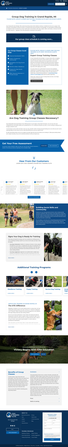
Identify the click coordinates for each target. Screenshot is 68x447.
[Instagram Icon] (12, 426)
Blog (61, 0)
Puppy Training (34, 433)
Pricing (57, 0)
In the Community (35, 419)
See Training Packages (36, 80)
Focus (31, 398)
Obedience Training (25, 433)
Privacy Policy (33, 445)
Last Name (54, 420)
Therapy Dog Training (26, 437)
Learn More (11, 293)
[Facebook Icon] (10, 426)
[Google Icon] (14, 426)
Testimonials (33, 417)
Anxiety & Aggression (35, 435)
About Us (24, 413)
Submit (52, 439)
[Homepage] (6, 8)
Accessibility (37, 445)
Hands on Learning (34, 401)
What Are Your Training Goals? (48, 428)
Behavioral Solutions (26, 415)
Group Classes (34, 437)
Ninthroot (51, 445)
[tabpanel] (15, 285)
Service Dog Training (26, 435)
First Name (45, 420)
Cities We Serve (25, 423)
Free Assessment (60, 4)
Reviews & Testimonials (34, 197)
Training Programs (13, 8)
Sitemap (41, 445)
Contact (23, 421)
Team (23, 417)
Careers (23, 419)
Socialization (33, 371)
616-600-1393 (51, 4)
